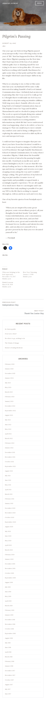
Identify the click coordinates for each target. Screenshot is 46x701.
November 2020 (10, 513)
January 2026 (9, 369)
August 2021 (9, 471)
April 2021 (8, 490)
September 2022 (10, 411)
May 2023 (8, 387)
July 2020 (8, 531)
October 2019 (9, 573)
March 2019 (9, 606)
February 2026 (9, 364)
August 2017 (9, 685)
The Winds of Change (12, 343)
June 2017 (8, 694)
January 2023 (9, 401)
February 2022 (9, 443)
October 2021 (9, 462)
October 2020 (9, 517)
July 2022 (8, 420)
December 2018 (10, 620)
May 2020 (8, 541)
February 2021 (9, 499)
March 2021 (8, 494)
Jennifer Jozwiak (10, 3)
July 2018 (7, 643)
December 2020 (10, 508)
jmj (3, 46)
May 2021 (8, 485)
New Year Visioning (30, 272)
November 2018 (10, 624)
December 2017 (10, 671)
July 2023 (8, 383)
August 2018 (9, 638)
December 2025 (10, 373)
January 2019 (9, 615)
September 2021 (10, 466)
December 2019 (10, 564)
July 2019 (8, 587)
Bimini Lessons (7, 282)
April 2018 (8, 652)
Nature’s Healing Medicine (14, 348)
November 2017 (10, 675)
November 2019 (10, 568)
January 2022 (9, 448)
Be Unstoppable (10, 329)
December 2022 (10, 406)
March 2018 (8, 657)
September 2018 (10, 633)
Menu (39, 3)
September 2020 (10, 522)
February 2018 (9, 661)
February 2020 (9, 555)
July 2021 (7, 476)
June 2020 (8, 536)
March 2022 (9, 438)
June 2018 (8, 647)
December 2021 (10, 452)
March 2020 (9, 550)
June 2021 (8, 480)
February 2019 (9, 610)
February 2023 (9, 397)
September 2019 (10, 578)
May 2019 (8, 596)
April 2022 (8, 434)
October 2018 (9, 629)
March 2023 (9, 392)
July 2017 (7, 689)
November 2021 (10, 457)
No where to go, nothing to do (15, 338)
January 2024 (9, 378)
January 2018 (9, 666)
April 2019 (8, 601)
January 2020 (9, 559)
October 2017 (9, 680)
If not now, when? (11, 334)
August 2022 (9, 415)
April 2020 (8, 545)
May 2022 (8, 429)
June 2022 (8, 424)
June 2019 (8, 592)
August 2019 (9, 582)
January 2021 (9, 503)
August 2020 (9, 527)
